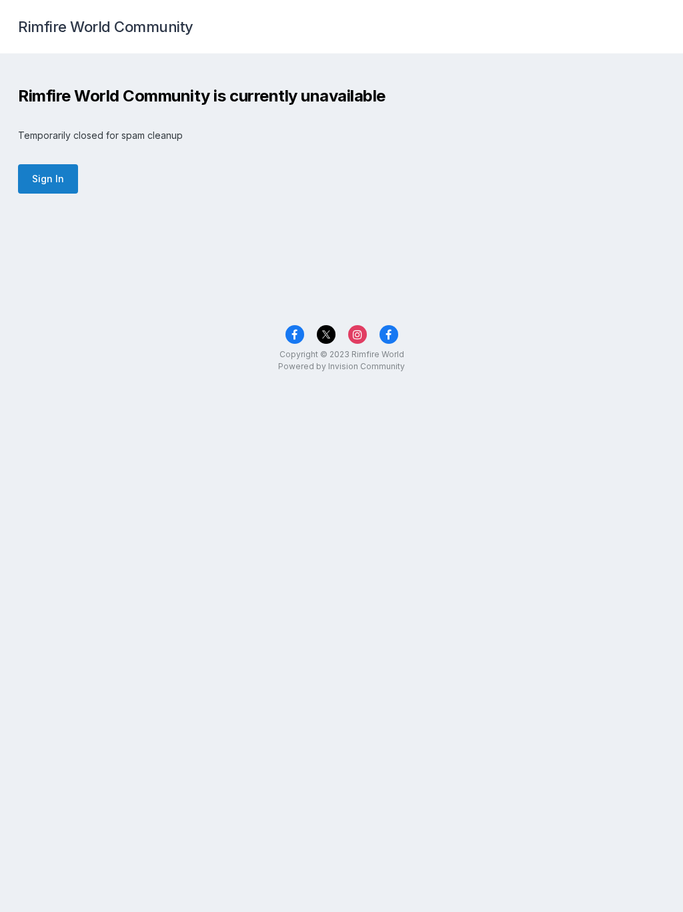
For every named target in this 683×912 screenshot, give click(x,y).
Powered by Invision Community (341, 366)
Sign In (48, 178)
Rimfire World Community (105, 26)
